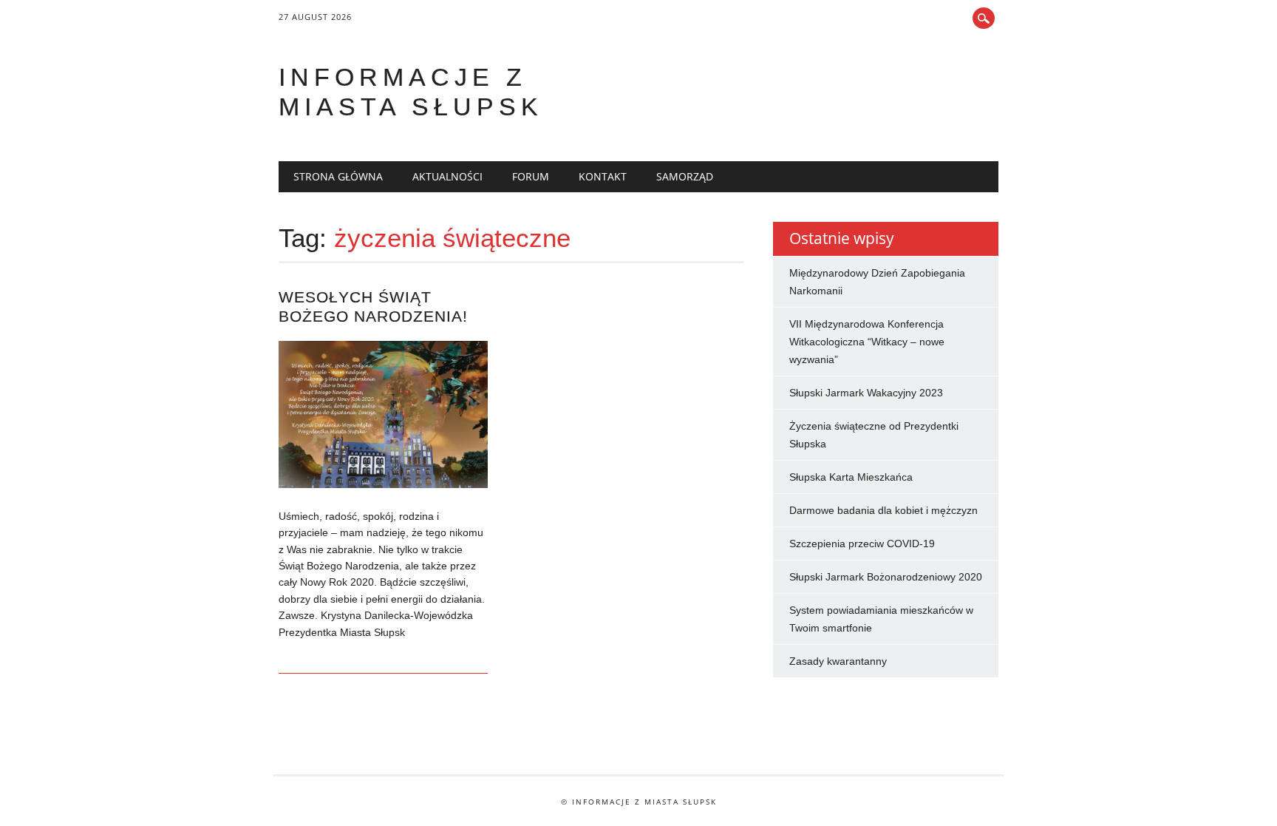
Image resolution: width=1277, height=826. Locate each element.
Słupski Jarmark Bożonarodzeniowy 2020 (885, 577)
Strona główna (338, 176)
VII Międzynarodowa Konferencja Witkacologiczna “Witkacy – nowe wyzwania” (866, 341)
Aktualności (447, 176)
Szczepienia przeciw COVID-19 (862, 543)
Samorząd (684, 176)
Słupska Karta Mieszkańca (851, 477)
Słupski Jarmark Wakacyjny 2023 (866, 393)
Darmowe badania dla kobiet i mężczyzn (883, 510)
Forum (530, 176)
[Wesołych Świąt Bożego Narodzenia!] (383, 484)
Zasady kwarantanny (838, 661)
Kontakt (603, 176)
